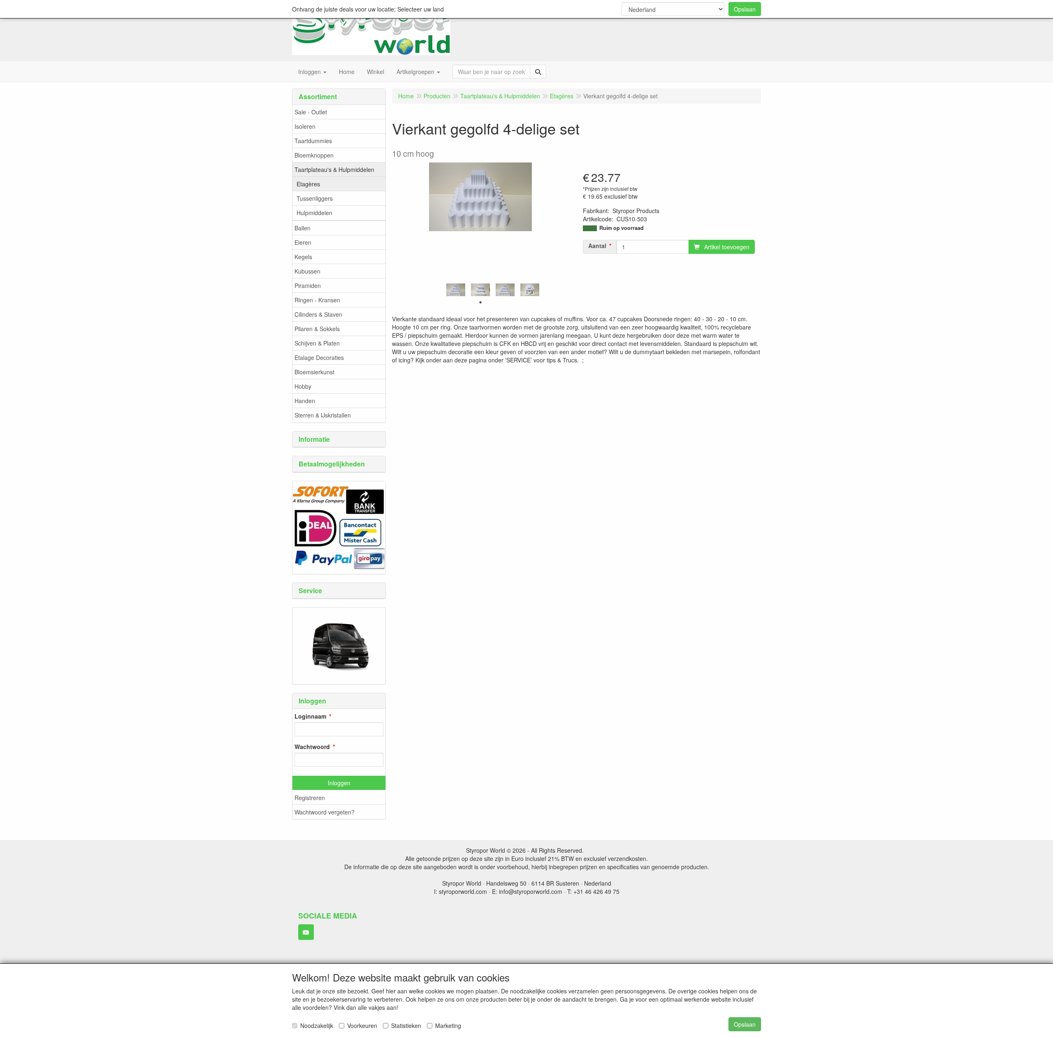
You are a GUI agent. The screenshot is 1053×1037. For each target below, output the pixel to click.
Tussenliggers (315, 198)
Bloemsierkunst (314, 372)
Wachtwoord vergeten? (325, 812)
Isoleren (305, 126)
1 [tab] (480, 302)
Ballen (303, 228)
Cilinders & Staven (318, 314)
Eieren (303, 242)
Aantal (597, 245)
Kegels (303, 257)
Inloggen (339, 783)
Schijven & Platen (317, 343)
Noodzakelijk (316, 1025)
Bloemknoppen (314, 155)
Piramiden (308, 285)
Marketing (448, 1025)
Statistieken (406, 1025)
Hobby (303, 386)
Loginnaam (310, 716)
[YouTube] (306, 932)
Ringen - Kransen (317, 300)
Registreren (310, 797)
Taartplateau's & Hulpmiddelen (334, 169)
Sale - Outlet (311, 112)
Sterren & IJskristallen (323, 415)
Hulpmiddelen (314, 213)
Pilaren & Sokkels (317, 329)
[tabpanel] (455, 289)
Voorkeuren (362, 1025)
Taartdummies (313, 141)
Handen (305, 401)
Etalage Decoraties (319, 357)
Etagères (308, 184)
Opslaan (745, 9)
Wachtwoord (312, 746)
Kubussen (307, 271)
